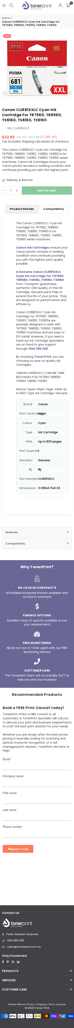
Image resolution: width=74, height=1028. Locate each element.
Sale (7, 35)
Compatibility (53, 209)
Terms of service (57, 1004)
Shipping (28, 141)
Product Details (22, 209)
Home (5, 18)
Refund (21, 1004)
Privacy (31, 1004)
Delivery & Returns (19, 180)
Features (11, 532)
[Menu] (4, 5)
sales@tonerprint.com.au (24, 947)
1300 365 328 (15, 940)
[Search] (11, 5)
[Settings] (60, 5)
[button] (68, 5)
